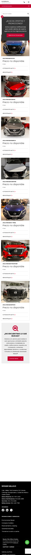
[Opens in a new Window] (24, 2)
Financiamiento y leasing (9, 526)
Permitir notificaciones (16, 35)
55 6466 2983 (19, 499)
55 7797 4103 (16, 497)
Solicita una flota (7, 552)
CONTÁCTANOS (13, 358)
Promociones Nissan (8, 520)
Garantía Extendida (8, 528)
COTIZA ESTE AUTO (8, 68)
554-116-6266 (12, 501)
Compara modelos (8, 523)
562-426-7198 (15, 503)
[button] (28, 13)
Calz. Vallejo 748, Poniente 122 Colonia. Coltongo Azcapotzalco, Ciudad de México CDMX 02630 (15, 492)
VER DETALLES (7, 72)
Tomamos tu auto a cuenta (10, 531)
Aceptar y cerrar (8, 547)
